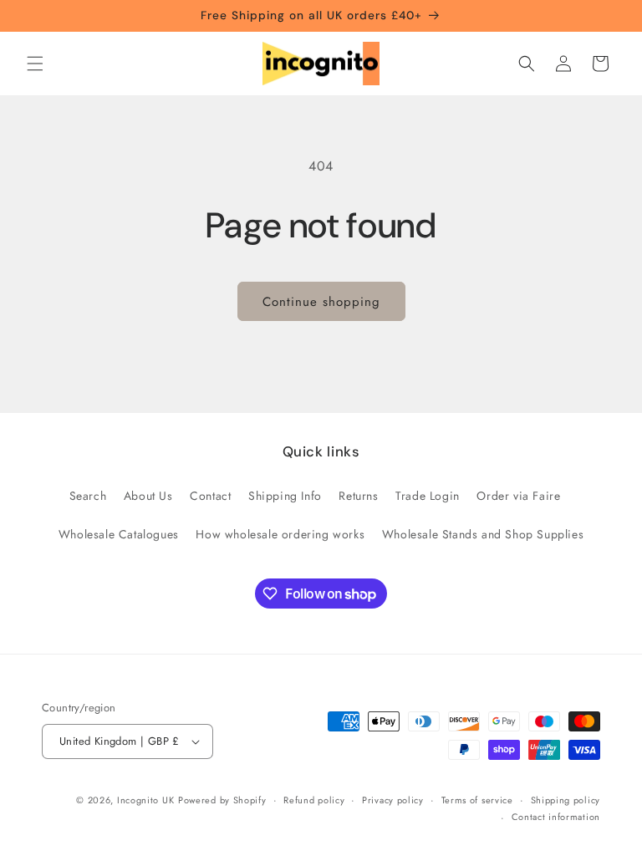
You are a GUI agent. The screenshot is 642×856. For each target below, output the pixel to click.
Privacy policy (393, 800)
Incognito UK (145, 800)
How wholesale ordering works (280, 534)
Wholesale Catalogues (119, 534)
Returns (358, 495)
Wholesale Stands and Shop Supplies (482, 534)
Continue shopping (321, 302)
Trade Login (427, 495)
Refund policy (313, 800)
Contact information (556, 816)
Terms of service (477, 800)
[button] (35, 63)
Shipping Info (285, 495)
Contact (210, 495)
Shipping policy (566, 800)
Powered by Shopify (222, 800)
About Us (148, 495)
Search (88, 495)
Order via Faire (518, 495)
